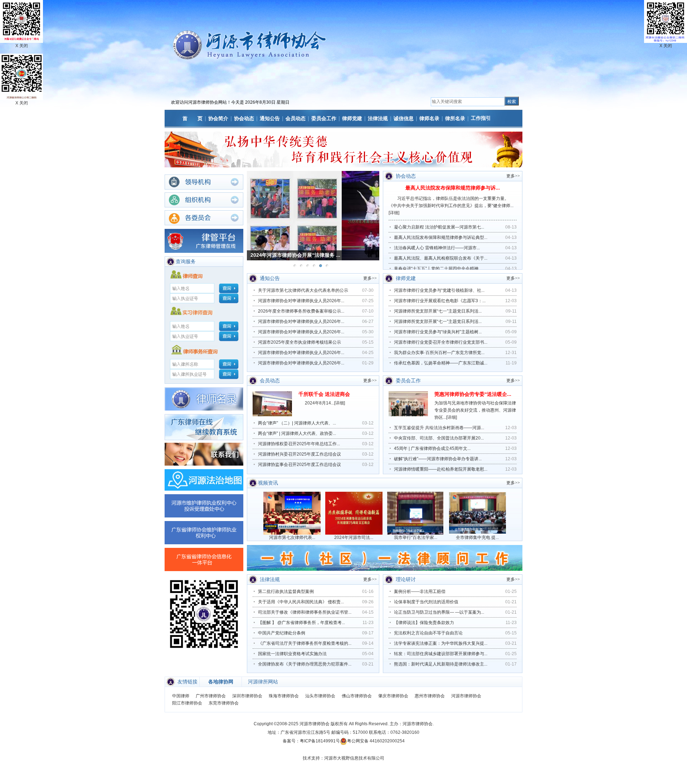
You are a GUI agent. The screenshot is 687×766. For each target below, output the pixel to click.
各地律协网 (220, 681)
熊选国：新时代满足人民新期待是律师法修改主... (440, 664)
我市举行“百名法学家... (415, 537)
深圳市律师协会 (247, 695)
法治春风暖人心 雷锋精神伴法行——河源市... (437, 247)
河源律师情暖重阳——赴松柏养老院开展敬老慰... (440, 469)
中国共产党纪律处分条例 (281, 632)
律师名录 (429, 118)
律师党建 (352, 118)
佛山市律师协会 (357, 695)
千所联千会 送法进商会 (324, 394)
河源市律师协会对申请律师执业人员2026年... (301, 300)
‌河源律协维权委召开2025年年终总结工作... (299, 443)
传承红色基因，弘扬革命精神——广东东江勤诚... (440, 362)
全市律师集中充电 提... (477, 537)
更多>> (513, 175)
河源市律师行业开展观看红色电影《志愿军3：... (440, 300)
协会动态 (244, 118)
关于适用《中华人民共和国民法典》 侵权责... (301, 601)
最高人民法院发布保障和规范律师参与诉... (452, 188)
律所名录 (455, 118)
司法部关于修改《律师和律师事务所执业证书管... (304, 612)
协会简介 (218, 118)
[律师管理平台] (204, 241)
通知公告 (270, 118)
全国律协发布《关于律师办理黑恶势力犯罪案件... (304, 664)
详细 (394, 212)
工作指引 (481, 118)
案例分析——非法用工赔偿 (419, 591)
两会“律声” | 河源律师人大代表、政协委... (297, 433)
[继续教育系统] (204, 427)
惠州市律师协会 (430, 695)
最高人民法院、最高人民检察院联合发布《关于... (440, 258)
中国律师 (180, 695)
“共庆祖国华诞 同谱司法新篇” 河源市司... (296, 255)
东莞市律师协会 (224, 703)
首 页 (192, 118)
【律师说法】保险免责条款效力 (424, 622)
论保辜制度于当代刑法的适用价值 (426, 601)
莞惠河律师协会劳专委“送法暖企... (472, 394)
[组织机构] (204, 199)
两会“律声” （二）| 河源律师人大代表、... (297, 423)
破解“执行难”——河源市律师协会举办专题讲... (438, 458)
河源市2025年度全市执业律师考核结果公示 (299, 342)
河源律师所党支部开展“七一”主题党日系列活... (438, 311)
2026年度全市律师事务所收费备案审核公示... (301, 311)
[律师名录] (204, 399)
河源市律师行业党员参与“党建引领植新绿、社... (439, 290)
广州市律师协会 (211, 695)
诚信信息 (404, 118)
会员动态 (296, 118)
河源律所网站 (263, 681)
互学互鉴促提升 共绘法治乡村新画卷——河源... (439, 427)
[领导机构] (204, 182)
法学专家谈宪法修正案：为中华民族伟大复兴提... (440, 643)
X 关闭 (21, 102)
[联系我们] (204, 454)
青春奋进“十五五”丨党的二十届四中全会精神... (438, 268)
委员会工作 (323, 118)
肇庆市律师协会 (393, 695)
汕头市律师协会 (320, 695)
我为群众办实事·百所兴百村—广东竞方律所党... (439, 352)
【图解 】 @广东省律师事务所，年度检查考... (301, 622)
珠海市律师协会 (284, 695)
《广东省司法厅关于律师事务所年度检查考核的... (304, 643)
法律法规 (378, 118)
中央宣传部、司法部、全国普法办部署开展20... (439, 438)
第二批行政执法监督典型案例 (286, 591)
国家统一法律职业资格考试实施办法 (292, 653)
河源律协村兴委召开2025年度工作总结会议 (299, 454)
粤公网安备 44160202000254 (376, 740)
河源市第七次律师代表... (292, 537)
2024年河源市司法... (353, 537)
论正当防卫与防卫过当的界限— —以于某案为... (439, 612)
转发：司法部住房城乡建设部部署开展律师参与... (440, 653)
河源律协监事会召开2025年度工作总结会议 (299, 464)
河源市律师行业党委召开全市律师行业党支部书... (440, 342)
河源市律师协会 (466, 695)
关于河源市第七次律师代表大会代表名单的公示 (303, 290)
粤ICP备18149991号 (320, 740)
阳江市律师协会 (187, 703)
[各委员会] (204, 217)
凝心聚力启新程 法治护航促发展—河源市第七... (439, 227)
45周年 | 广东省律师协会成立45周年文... (432, 448)
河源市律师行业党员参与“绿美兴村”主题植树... (438, 331)
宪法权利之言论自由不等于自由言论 (428, 632)
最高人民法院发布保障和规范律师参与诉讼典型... (440, 237)
